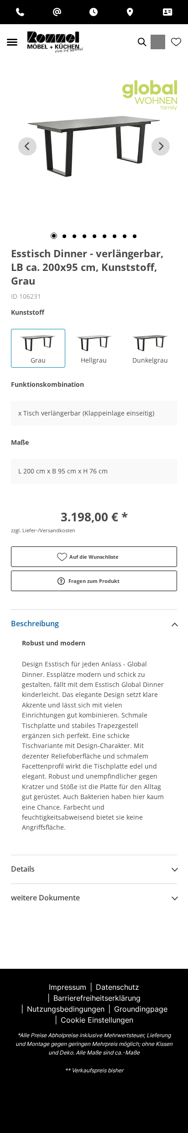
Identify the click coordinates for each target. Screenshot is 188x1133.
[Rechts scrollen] (160, 146)
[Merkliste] (176, 42)
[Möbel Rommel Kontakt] (167, 12)
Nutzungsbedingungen (65, 1008)
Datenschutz (117, 987)
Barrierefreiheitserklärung (97, 998)
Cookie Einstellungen (97, 1020)
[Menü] (12, 42)
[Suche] (141, 42)
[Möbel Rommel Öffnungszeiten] (93, 12)
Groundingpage (140, 1008)
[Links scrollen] (27, 146)
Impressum (67, 987)
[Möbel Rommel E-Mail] (57, 12)
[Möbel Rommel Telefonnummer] (20, 12)
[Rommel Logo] (55, 42)
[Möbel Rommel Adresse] (130, 12)
